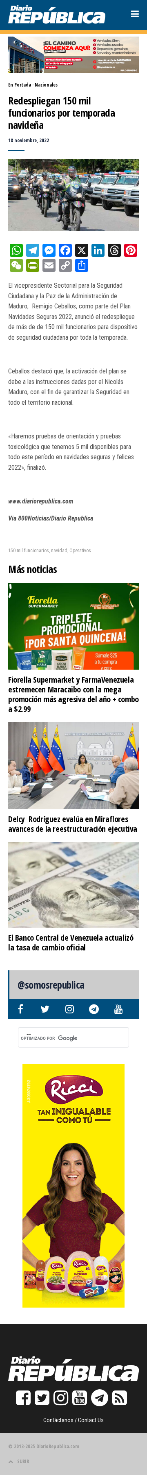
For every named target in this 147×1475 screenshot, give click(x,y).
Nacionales (46, 84)
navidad (59, 550)
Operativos (80, 550)
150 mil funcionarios (28, 550)
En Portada (19, 84)
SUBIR (23, 1461)
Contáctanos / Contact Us (73, 1420)
